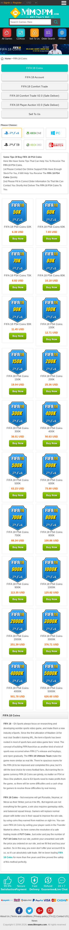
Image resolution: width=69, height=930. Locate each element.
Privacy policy (41, 916)
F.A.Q (52, 916)
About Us (4, 916)
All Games (7, 38)
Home (7, 58)
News (34, 920)
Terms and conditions (21, 916)
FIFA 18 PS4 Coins (12, 165)
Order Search (48, 38)
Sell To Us (34, 38)
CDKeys (21, 38)
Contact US (62, 916)
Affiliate (62, 38)
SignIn (6, 2)
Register (17, 2)
